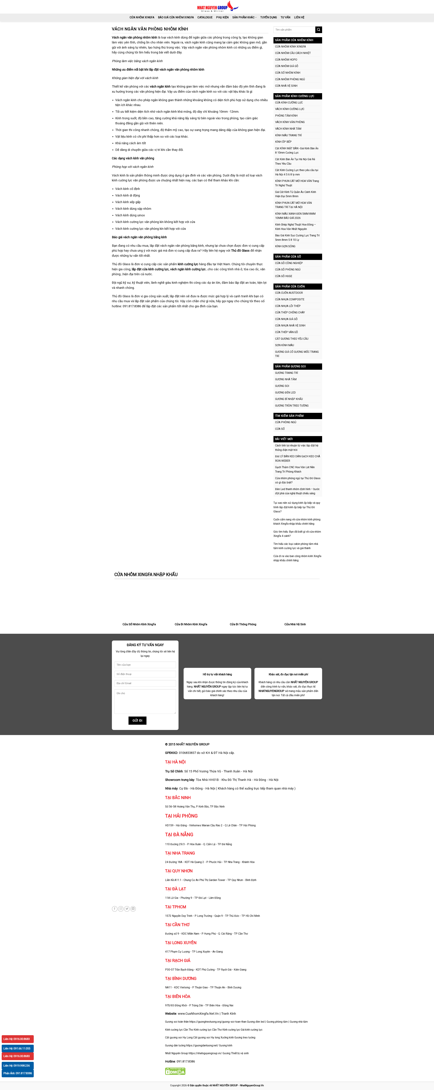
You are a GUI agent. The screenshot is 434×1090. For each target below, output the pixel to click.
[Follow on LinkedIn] (133, 909)
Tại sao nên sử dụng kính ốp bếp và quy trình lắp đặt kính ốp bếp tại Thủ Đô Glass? (296, 507)
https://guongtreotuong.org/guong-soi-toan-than (217, 1021)
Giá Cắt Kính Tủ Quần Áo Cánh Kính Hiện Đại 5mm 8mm (295, 194)
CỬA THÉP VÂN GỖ (286, 332)
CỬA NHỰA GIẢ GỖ (286, 319)
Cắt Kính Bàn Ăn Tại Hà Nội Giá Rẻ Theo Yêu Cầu (295, 161)
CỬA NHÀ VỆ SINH (286, 85)
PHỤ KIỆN (222, 17)
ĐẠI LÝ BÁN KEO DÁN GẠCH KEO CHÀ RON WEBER (297, 458)
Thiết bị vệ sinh (240, 1053)
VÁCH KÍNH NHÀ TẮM (288, 128)
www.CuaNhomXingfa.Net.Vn (198, 1013)
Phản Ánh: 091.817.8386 (17, 1073)
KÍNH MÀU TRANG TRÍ (288, 135)
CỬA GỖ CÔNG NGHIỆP (289, 263)
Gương (226, 1053)
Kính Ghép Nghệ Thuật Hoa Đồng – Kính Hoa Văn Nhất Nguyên (295, 227)
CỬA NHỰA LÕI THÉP (288, 306)
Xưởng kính (227, 1037)
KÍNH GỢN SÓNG (285, 246)
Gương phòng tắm (277, 1021)
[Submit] (318, 29)
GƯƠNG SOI (282, 386)
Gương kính (225, 1045)
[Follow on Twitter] (127, 909)
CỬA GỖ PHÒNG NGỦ (287, 269)
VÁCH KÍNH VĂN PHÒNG (290, 122)
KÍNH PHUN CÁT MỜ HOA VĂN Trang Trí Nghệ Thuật (297, 183)
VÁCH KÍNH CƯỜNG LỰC (289, 109)
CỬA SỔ (280, 428)
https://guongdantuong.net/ (202, 1045)
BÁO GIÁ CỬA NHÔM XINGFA (176, 17)
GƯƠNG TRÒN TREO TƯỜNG (292, 405)
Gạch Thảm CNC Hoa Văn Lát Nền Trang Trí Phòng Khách (295, 469)
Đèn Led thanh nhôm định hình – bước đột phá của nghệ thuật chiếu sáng (297, 491)
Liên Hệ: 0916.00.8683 (16, 1039)
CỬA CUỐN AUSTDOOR (289, 292)
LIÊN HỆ (299, 17)
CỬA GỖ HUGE (283, 276)
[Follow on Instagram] (121, 909)
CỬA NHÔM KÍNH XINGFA (290, 46)
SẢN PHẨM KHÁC (243, 17)
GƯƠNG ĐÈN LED (285, 392)
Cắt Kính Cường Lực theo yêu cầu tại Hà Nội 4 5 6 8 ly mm (296, 172)
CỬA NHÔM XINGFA (142, 17)
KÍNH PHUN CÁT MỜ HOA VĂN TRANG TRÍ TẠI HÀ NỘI (293, 205)
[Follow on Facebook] (114, 909)
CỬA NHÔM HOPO (286, 59)
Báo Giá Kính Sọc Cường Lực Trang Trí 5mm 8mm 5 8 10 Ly (297, 237)
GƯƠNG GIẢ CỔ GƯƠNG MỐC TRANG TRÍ (297, 354)
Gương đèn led (255, 1021)
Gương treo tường (244, 1037)
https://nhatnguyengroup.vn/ (205, 1053)
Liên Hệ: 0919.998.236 (16, 1065)
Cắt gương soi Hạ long (206, 1037)
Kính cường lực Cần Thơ (208, 1029)
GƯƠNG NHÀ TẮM (286, 379)
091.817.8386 (186, 1061)
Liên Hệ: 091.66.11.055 (16, 1048)
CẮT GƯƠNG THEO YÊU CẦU (291, 338)
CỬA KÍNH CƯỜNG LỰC (289, 102)
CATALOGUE (205, 17)
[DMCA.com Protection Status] (175, 1071)
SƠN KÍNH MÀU (284, 345)
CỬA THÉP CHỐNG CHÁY (290, 312)
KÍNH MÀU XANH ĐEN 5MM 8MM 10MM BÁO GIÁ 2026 (295, 216)
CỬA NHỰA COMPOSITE (289, 299)
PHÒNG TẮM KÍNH (286, 115)
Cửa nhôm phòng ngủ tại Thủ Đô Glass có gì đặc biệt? (297, 480)
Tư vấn (285, 17)
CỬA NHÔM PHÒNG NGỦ (290, 79)
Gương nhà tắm (299, 1021)
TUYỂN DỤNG (268, 17)
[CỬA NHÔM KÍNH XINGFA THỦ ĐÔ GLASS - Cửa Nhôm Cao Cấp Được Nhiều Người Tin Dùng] (217, 7)
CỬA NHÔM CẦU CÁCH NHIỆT (293, 53)
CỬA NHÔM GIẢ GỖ (286, 66)
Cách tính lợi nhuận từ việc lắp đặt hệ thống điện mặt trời (296, 448)
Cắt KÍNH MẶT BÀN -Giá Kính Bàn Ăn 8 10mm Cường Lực (296, 150)
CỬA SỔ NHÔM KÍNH (287, 72)
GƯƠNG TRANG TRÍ (286, 372)
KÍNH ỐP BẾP (283, 141)
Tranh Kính (228, 1013)
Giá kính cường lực (251, 1029)
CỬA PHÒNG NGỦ (285, 422)
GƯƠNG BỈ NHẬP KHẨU (289, 399)
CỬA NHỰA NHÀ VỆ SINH (290, 325)
